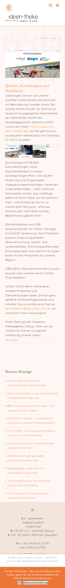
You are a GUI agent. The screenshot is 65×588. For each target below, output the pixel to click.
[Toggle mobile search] (51, 5)
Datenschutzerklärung (33, 561)
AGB (17, 561)
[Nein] (60, 577)
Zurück (44, 38)
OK (19, 582)
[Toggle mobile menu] (58, 5)
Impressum (52, 561)
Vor (54, 38)
